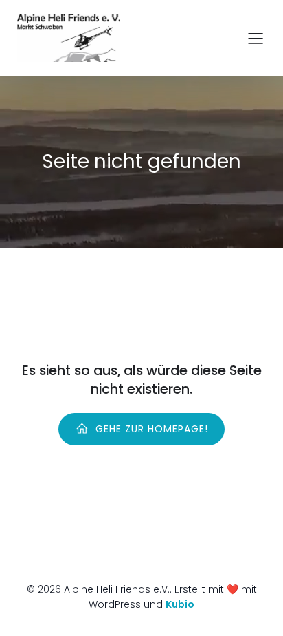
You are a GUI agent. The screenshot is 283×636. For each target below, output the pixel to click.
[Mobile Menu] (255, 38)
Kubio (180, 604)
